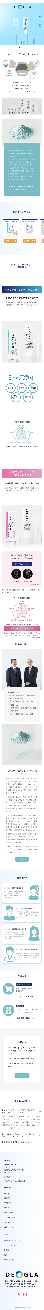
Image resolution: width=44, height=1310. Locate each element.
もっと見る (22, 1075)
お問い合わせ (9, 1227)
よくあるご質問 (9, 1217)
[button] (2, 7)
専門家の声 (8, 1203)
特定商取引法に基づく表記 (13, 1240)
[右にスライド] (26, 249)
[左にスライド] (17, 249)
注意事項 (7, 1250)
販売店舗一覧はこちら (25, 1018)
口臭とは (22, 859)
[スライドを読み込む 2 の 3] (22, 47)
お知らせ (7, 1222)
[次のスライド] (28, 47)
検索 (5, 1255)
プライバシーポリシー (12, 1245)
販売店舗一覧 (9, 1212)
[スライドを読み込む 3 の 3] (24, 47)
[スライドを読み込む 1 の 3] (19, 47)
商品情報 (7, 1198)
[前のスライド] (15, 47)
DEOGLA (19, 1307)
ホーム (6, 1193)
